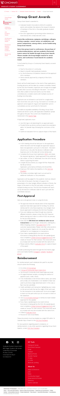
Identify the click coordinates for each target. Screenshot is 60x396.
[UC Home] (9, 2)
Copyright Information (43, 392)
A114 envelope (31, 268)
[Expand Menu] (58, 6)
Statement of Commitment (42, 390)
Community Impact (34, 376)
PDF (46, 154)
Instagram (37, 252)
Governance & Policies (35, 378)
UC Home (6, 11)
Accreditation (52, 392)
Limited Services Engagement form (41, 237)
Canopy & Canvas (33, 345)
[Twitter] (12, 342)
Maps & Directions (33, 369)
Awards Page (32, 116)
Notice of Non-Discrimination (27, 390)
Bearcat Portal (32, 354)
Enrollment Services (34, 347)
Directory (31, 380)
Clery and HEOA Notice (13, 390)
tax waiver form (41, 225)
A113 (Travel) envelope (31, 298)
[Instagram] (18, 342)
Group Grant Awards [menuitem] (8, 23)
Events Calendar (33, 383)
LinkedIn (43, 252)
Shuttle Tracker (32, 356)
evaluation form (40, 244)
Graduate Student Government (27, 11)
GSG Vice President (42, 320)
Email (29, 349)
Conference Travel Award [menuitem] (8, 28)
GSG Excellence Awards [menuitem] (7, 33)
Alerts (5, 390)
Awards (39, 11)
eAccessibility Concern (13, 392)
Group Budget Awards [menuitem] (8, 18)
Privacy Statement (24, 392)
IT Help (30, 358)
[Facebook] (7, 342)
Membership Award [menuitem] (8, 54)
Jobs (29, 372)
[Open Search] (54, 2)
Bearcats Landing (33, 362)
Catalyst (30, 352)
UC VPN (30, 360)
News (29, 374)
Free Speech (33, 392)
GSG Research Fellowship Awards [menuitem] (8, 40)
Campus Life (14, 11)
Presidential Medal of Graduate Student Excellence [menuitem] (8, 47)
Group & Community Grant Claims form (34, 270)
